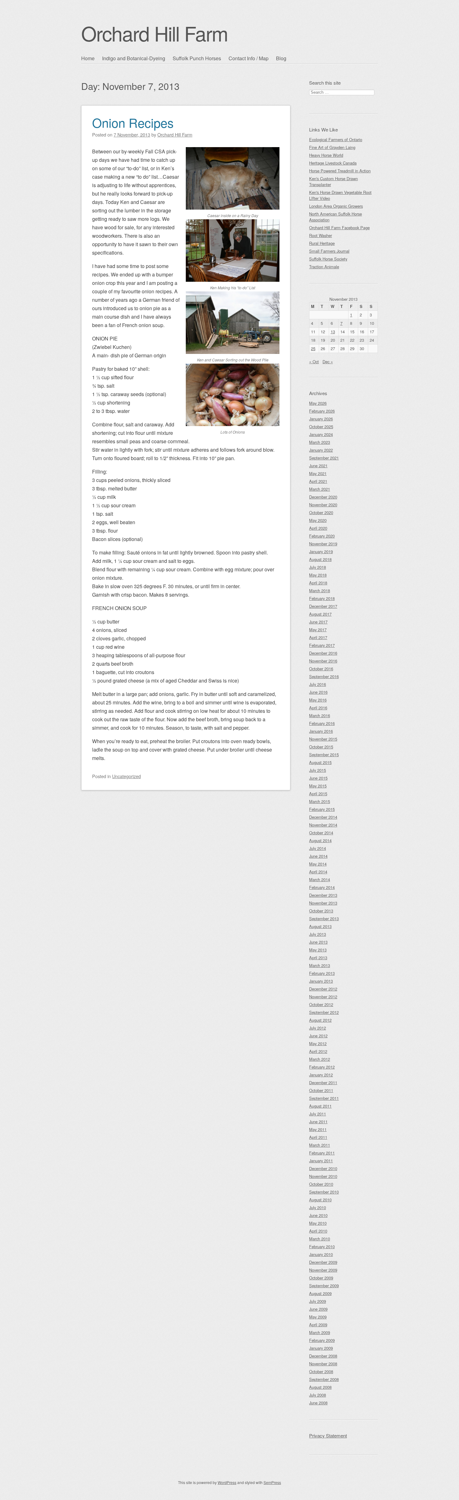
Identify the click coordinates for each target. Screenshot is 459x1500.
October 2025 (321, 427)
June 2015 (318, 778)
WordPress (227, 1482)
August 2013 (320, 926)
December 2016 (323, 653)
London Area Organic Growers (336, 206)
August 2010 (320, 1200)
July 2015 (317, 770)
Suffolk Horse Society (328, 259)
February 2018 (322, 598)
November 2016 (323, 661)
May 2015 (318, 786)
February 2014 (322, 887)
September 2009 (324, 1286)
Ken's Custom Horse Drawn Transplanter (333, 181)
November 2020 (323, 505)
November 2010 (323, 1176)
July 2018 (317, 567)
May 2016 (318, 700)
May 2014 (318, 864)
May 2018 (318, 575)
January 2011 (321, 1161)
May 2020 (318, 520)
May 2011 (318, 1129)
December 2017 (323, 606)
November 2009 (323, 1270)
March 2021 (319, 489)
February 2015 (322, 809)
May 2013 (318, 950)
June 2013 (318, 942)
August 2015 (320, 762)
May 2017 (318, 630)
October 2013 (321, 911)
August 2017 (320, 614)
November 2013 (323, 903)
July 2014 (317, 848)
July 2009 (317, 1301)
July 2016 (317, 684)
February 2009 (322, 1340)
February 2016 (322, 723)
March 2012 (319, 1059)
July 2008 (317, 1395)
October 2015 (321, 747)
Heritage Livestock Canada (333, 163)
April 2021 (318, 481)
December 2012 (323, 989)
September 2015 (324, 754)
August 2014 (320, 840)
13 (333, 332)
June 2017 (318, 622)
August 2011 (320, 1106)
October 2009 (321, 1278)
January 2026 (321, 419)
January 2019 (321, 551)
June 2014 (318, 856)
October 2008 (321, 1371)
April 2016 (318, 708)
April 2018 (318, 583)
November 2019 (323, 544)
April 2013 (318, 958)
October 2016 (321, 669)
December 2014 (323, 817)
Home (88, 58)
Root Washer (320, 235)
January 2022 (321, 450)
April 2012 (318, 1051)
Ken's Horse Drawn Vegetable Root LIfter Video (340, 195)
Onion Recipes (133, 122)
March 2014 (319, 879)
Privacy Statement (328, 1435)
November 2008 (323, 1364)
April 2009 (318, 1325)
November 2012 (323, 997)
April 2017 (318, 637)
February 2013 (322, 973)
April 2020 (318, 528)
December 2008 (323, 1356)
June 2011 (318, 1122)
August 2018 (320, 559)
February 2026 (322, 411)
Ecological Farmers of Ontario (335, 139)
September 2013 (324, 918)
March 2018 (319, 591)
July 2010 (317, 1207)
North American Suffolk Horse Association (335, 217)
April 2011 (318, 1137)
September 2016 (324, 676)
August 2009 (320, 1293)
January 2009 (321, 1348)
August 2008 (320, 1387)
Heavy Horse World (326, 155)
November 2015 (323, 739)
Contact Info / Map (249, 58)
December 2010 (323, 1168)
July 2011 (317, 1114)
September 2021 (324, 458)
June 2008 (318, 1403)
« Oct (314, 362)
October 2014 (321, 833)
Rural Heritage (322, 243)
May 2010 (318, 1223)
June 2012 (318, 1036)
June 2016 (318, 692)
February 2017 (322, 645)
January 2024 (321, 434)
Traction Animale (324, 267)
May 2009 (318, 1317)
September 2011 (324, 1098)
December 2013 (323, 895)
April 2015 (318, 794)
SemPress (272, 1482)
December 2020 (323, 497)
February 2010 (322, 1246)
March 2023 (319, 442)
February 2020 (322, 536)
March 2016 (319, 715)
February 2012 (322, 1067)
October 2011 (321, 1090)
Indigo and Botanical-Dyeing (133, 58)
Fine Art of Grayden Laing (332, 147)
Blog (281, 58)
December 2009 (323, 1262)
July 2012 (317, 1028)
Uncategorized (126, 776)
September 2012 (324, 1012)
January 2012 (321, 1075)
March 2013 (319, 965)
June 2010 (318, 1215)
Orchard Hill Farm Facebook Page (339, 228)
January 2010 (321, 1254)
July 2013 (317, 934)
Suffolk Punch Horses (197, 58)
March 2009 (319, 1332)
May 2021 (318, 473)
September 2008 (324, 1379)
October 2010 (321, 1184)
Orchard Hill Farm (154, 33)
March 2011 (319, 1145)
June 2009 (318, 1309)
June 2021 (318, 466)
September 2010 (324, 1192)
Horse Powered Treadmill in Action (340, 171)
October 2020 (321, 512)
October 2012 (321, 1004)
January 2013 (321, 981)
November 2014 (323, 825)
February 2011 (322, 1153)
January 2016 (321, 731)
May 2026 (318, 403)
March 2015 (319, 801)
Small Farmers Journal (329, 251)
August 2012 (320, 1020)
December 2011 (323, 1082)
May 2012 (318, 1043)
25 (313, 348)
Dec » (328, 362)
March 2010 (319, 1239)
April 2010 (318, 1231)
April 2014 (318, 872)
